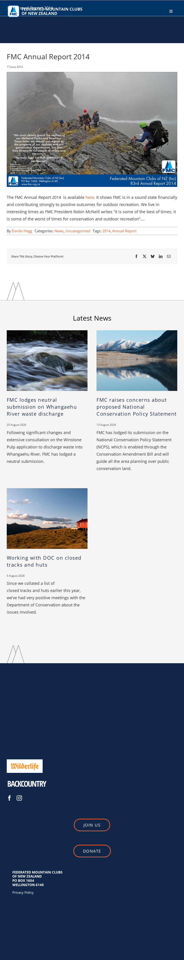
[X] (144, 256)
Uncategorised (78, 230)
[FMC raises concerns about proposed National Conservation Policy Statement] (136, 332)
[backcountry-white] (27, 779)
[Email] (169, 256)
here (89, 197)
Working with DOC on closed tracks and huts (44, 561)
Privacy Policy (23, 892)
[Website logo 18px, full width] (46, 6)
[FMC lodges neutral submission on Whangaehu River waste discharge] (47, 332)
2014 (106, 230)
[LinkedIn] (161, 256)
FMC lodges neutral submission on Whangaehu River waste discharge (42, 406)
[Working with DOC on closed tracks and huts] (47, 490)
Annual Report (124, 230)
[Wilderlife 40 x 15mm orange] (25, 761)
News (59, 230)
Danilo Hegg (22, 230)
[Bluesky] (153, 256)
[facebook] (9, 798)
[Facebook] (136, 256)
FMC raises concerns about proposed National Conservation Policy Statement (136, 406)
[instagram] (19, 798)
